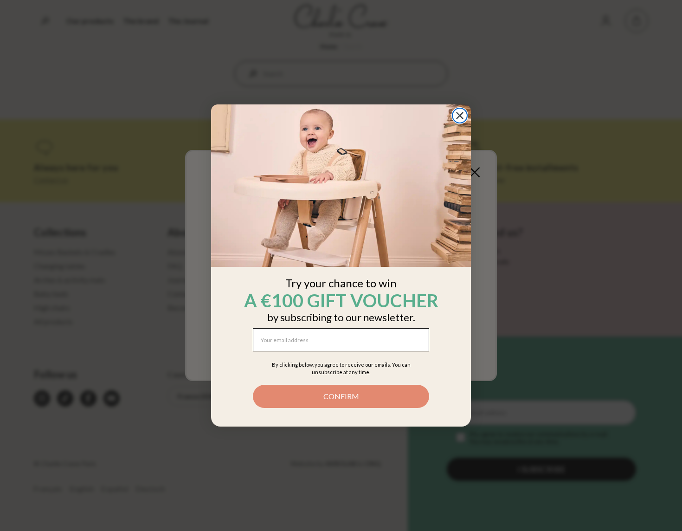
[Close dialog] (459, 115)
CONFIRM (341, 396)
